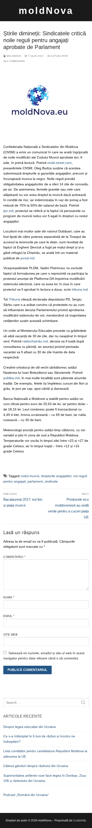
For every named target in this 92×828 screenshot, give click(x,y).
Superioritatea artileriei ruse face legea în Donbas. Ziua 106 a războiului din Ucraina (44, 778)
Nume (8, 597)
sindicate (51, 481)
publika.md (11, 378)
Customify (79, 820)
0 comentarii (15, 61)
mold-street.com (59, 163)
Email (9, 616)
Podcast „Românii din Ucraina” (26, 795)
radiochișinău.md (35, 341)
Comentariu (14, 557)
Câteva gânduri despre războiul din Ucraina (35, 766)
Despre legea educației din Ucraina (29, 727)
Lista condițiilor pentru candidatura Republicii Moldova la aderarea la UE (45, 753)
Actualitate (59, 56)
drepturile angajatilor (56, 476)
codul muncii (30, 476)
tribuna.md (80, 289)
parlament (35, 481)
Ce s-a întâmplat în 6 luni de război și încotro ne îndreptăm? (39, 738)
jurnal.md (27, 258)
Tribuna (14, 299)
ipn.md (8, 211)
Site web (10, 634)
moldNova (46, 10)
